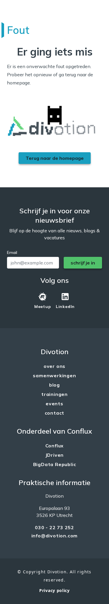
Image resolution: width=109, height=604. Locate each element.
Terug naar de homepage (55, 158)
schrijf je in (83, 263)
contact (55, 413)
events (54, 403)
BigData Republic (54, 464)
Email (12, 252)
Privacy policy (54, 590)
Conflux (54, 446)
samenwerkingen (54, 375)
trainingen (54, 394)
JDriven (54, 455)
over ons (54, 366)
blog (54, 385)
